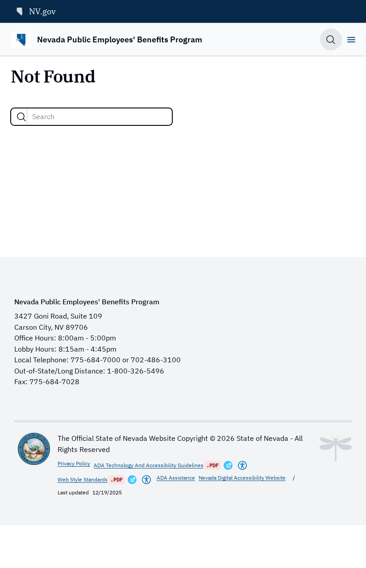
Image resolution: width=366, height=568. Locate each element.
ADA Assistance (176, 477)
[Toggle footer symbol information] (336, 449)
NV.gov (42, 11)
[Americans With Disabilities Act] (242, 465)
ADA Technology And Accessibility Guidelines (149, 465)
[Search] (21, 117)
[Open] (351, 40)
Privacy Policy (74, 463)
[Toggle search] (331, 39)
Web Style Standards (83, 479)
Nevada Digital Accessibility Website (242, 477)
